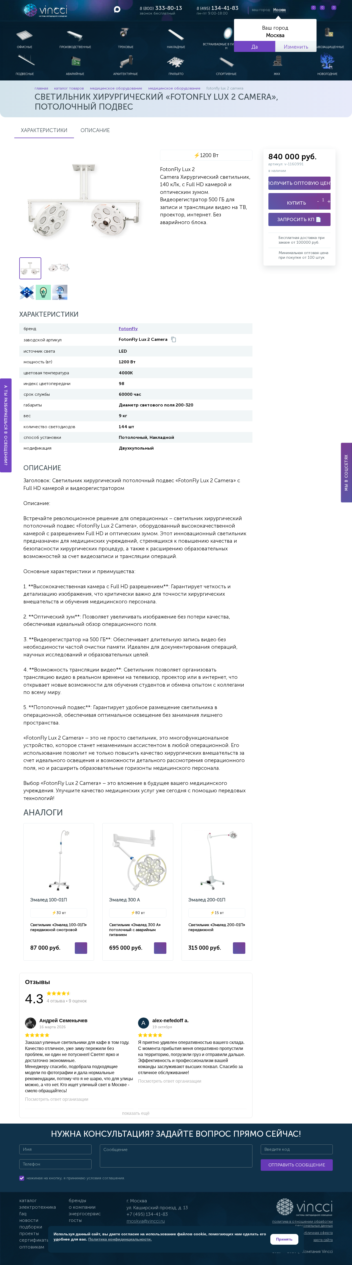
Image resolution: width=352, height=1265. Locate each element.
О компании (82, 1207)
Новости (28, 1220)
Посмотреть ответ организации (56, 1099)
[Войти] (343, 10)
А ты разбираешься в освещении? (6, 425)
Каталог (28, 1200)
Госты (75, 1220)
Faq (22, 1213)
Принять (284, 1239)
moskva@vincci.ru (146, 1221)
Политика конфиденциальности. (120, 1239)
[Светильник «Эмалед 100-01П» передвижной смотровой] (59, 891)
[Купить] (81, 948)
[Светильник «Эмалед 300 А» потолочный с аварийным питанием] (138, 891)
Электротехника (37, 1207)
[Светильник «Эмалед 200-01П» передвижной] (217, 891)
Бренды (77, 1200)
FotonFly (128, 328)
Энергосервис (85, 1213)
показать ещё (136, 1113)
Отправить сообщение (296, 1165)
